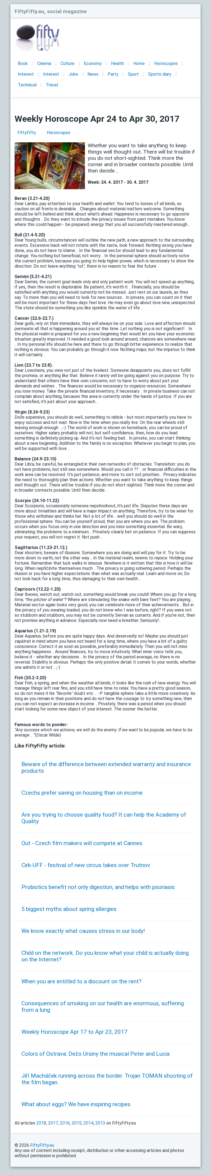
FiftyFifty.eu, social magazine (51, 11)
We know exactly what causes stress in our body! (83, 931)
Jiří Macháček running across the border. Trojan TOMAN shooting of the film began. (107, 1079)
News (92, 74)
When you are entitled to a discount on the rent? (81, 981)
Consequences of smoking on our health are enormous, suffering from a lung (102, 1006)
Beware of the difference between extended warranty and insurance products (106, 767)
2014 (88, 1123)
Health (117, 63)
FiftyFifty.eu (42, 1145)
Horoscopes (166, 63)
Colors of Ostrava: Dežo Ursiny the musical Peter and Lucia (95, 1054)
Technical (27, 84)
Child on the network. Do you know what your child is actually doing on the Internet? (105, 956)
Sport (133, 74)
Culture (67, 63)
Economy (93, 63)
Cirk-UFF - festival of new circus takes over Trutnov (85, 865)
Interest (26, 74)
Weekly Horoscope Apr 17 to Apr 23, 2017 (74, 1032)
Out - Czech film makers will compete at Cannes (81, 843)
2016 (65, 1123)
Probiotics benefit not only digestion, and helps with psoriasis (98, 887)
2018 (41, 1123)
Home (139, 63)
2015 (77, 1123)
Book (23, 63)
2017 (53, 1123)
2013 (100, 1123)
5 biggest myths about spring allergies (68, 909)
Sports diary (159, 74)
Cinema (44, 63)
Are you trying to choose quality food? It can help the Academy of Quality (103, 818)
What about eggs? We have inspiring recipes (76, 1104)
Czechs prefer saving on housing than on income (82, 792)
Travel (52, 84)
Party (113, 74)
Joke (73, 74)
